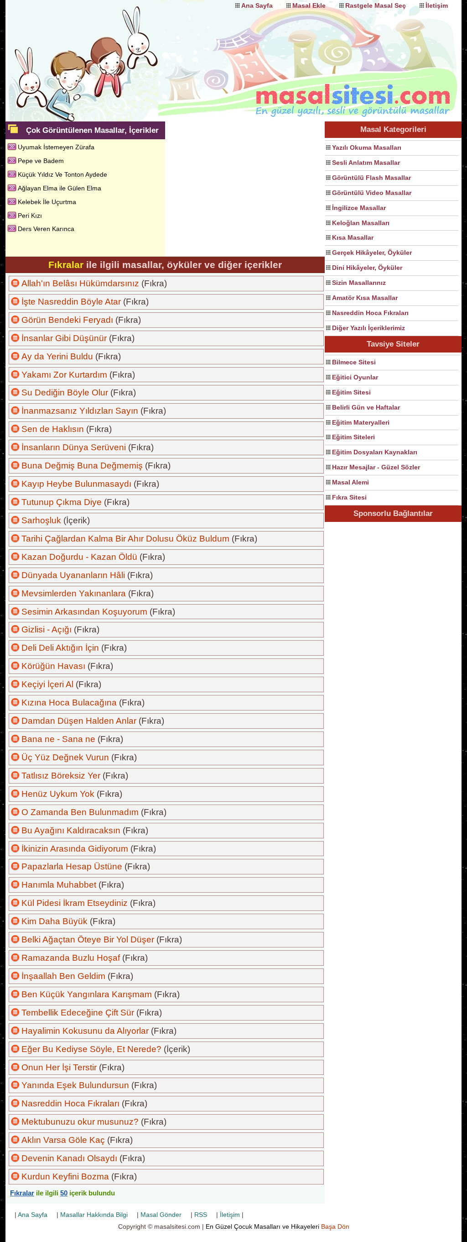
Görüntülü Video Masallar (371, 192)
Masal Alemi (350, 482)
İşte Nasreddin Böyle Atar (71, 301)
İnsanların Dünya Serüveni (73, 447)
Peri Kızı (30, 215)
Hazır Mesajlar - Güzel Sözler (376, 467)
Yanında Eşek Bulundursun (75, 1085)
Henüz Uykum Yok (57, 794)
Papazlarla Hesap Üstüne (71, 866)
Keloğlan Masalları (360, 222)
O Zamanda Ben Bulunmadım (80, 812)
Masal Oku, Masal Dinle (96, 52)
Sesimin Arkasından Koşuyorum (84, 611)
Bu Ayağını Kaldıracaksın (70, 830)
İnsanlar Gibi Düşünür (64, 338)
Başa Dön (335, 1226)
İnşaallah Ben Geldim (63, 976)
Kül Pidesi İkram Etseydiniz (74, 903)
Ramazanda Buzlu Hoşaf (70, 958)
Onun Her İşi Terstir (59, 1067)
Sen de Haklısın (52, 429)
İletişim (436, 5)
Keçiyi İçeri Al (47, 684)
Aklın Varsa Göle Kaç (63, 1140)
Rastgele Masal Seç (375, 5)
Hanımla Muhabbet (58, 884)
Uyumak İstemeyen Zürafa (56, 147)
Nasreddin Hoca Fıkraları (370, 312)
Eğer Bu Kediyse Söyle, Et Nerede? (91, 1049)
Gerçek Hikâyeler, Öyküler (372, 252)
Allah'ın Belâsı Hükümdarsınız (80, 283)
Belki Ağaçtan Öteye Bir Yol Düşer (87, 939)
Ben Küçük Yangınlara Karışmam (86, 994)
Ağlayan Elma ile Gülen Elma (59, 188)
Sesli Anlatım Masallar (366, 162)
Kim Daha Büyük (54, 921)
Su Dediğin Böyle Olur (64, 392)
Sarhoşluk (41, 520)
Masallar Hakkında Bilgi (94, 1214)
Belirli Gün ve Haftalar (366, 407)
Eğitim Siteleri (353, 437)
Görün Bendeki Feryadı (67, 320)
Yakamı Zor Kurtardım (64, 374)
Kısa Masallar (353, 237)
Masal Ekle (309, 5)
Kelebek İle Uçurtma (47, 201)
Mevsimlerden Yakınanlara (73, 593)
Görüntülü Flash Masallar (371, 177)
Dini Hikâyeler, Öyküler (367, 267)
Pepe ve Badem (41, 160)
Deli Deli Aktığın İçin (60, 648)
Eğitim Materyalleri (360, 422)
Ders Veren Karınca (46, 228)
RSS (200, 1214)
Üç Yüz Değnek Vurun (65, 757)
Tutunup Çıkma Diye (61, 502)
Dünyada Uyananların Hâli (73, 575)
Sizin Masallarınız (359, 282)
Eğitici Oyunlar (355, 377)
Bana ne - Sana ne (58, 739)
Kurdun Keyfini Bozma (65, 1176)
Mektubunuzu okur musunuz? (80, 1121)
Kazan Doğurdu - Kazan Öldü (79, 557)
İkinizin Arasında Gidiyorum (74, 848)
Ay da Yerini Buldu (57, 356)
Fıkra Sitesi (349, 497)
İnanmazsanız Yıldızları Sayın (79, 411)
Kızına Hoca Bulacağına (69, 702)
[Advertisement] (393, 661)
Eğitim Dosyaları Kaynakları (374, 452)
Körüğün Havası (53, 666)
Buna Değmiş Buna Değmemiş (82, 465)
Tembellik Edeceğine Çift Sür (77, 1012)
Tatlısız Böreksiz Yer (60, 775)
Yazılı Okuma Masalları (366, 147)
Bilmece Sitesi (354, 362)
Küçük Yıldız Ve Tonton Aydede (62, 174)
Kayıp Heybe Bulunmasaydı (76, 484)
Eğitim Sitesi (351, 392)
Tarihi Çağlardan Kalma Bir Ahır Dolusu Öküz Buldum (125, 538)
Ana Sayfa (257, 5)
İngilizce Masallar (359, 207)
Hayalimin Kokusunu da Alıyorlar (85, 1031)
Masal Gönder (161, 1214)
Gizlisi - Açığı (46, 629)
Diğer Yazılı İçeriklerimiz (368, 328)
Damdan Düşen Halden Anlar (78, 721)
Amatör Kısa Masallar (365, 297)
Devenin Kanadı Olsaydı (69, 1158)
